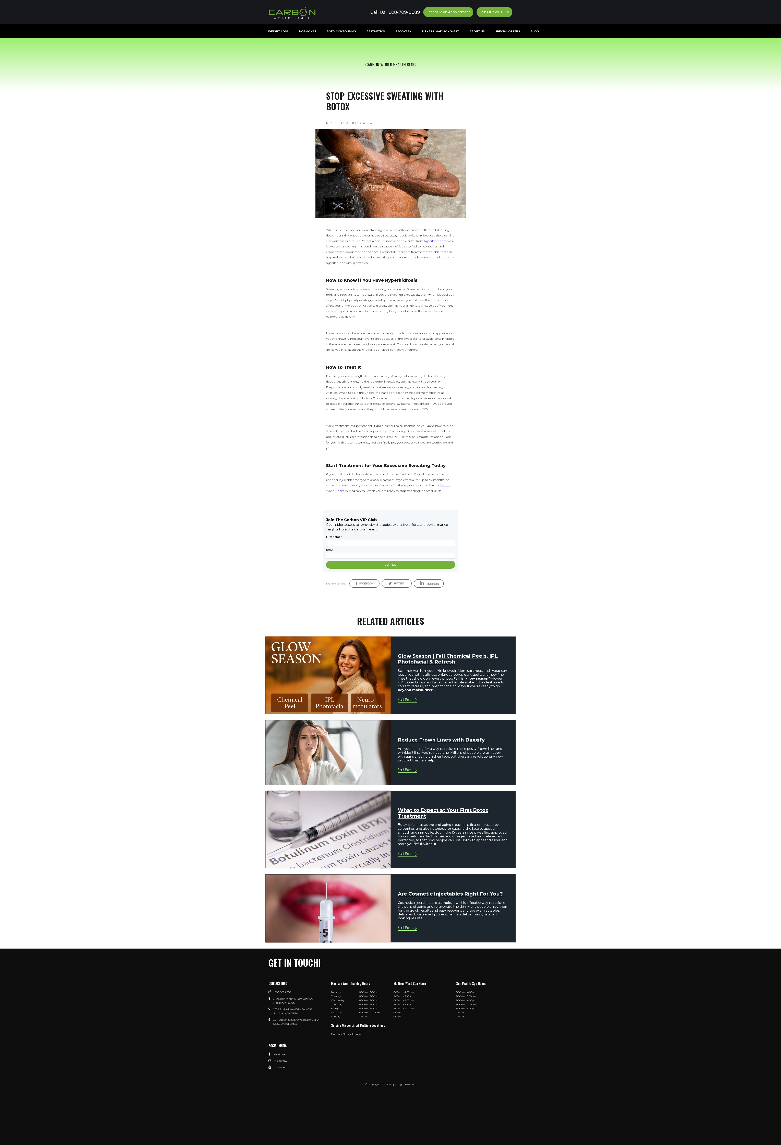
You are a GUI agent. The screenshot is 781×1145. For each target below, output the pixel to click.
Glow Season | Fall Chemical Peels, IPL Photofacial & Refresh (448, 659)
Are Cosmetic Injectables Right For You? (450, 894)
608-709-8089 (404, 12)
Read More (404, 699)
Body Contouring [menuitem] (341, 31)
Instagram (280, 1060)
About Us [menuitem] (477, 31)
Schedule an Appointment (448, 12)
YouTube (279, 1067)
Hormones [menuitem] (307, 31)
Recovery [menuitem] (403, 31)
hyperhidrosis (433, 241)
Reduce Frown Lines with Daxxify (441, 740)
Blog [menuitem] (535, 31)
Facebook (279, 1054)
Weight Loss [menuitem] (278, 31)
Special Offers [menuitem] (507, 31)
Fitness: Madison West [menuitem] (440, 31)
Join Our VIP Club (494, 12)
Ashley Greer (359, 123)
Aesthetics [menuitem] (376, 31)
